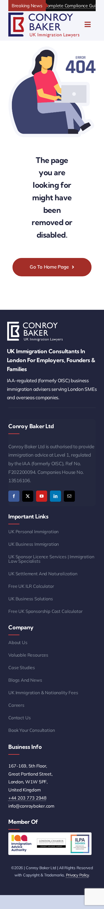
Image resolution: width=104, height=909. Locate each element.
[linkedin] (55, 496)
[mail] (69, 496)
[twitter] (27, 496)
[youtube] (41, 496)
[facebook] (13, 496)
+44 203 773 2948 (27, 798)
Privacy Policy (77, 875)
